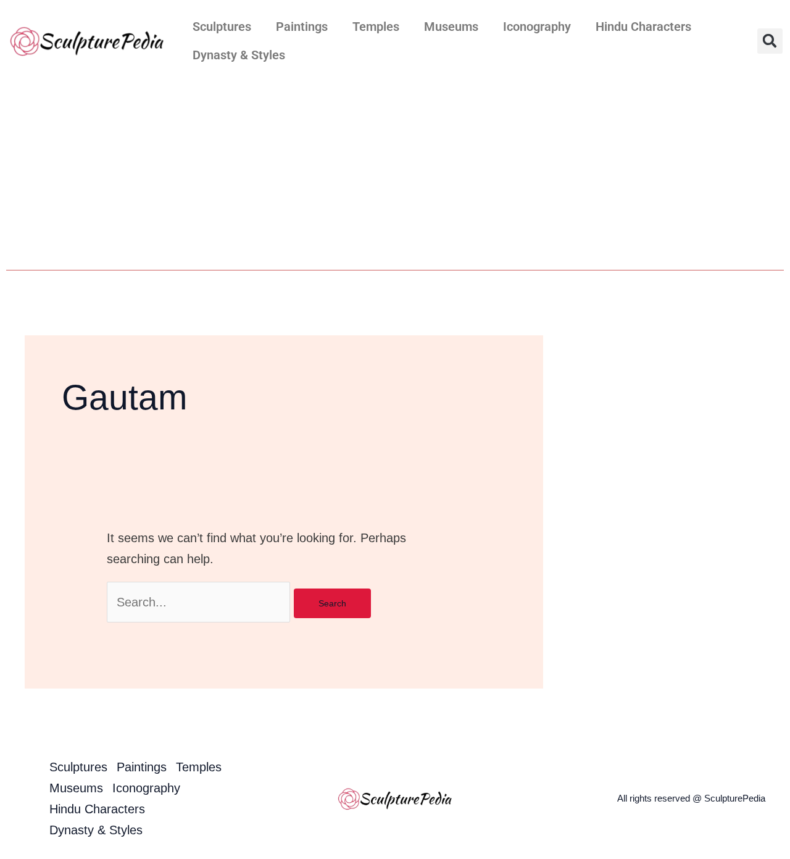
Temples (375, 26)
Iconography (537, 26)
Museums (451, 26)
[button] (770, 41)
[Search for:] (200, 602)
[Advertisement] (395, 174)
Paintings (302, 26)
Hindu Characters (643, 26)
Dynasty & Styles (239, 55)
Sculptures (222, 26)
